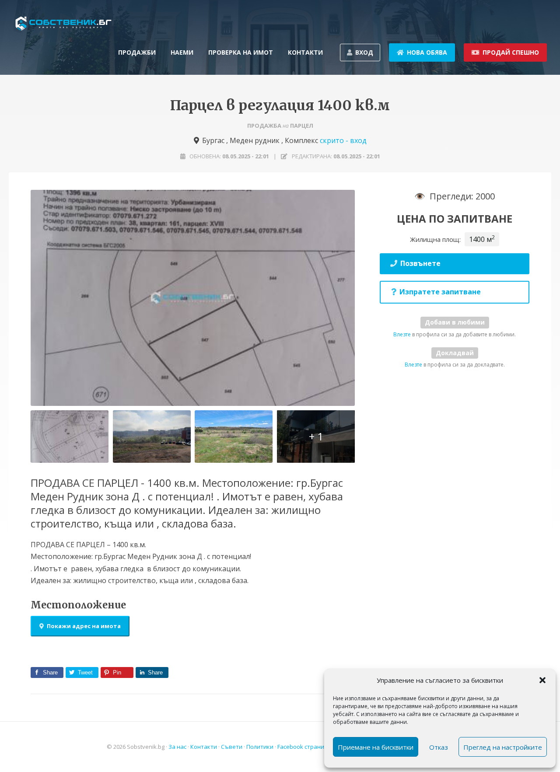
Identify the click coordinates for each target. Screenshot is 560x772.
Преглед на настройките (502, 747)
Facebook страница (304, 747)
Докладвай (455, 353)
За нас (177, 747)
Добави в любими (455, 322)
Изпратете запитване (440, 292)
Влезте (402, 334)
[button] (542, 680)
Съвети (231, 747)
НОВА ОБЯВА (427, 52)
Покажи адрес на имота (84, 626)
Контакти (203, 747)
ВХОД (364, 52)
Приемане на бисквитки (375, 747)
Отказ (438, 747)
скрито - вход (343, 140)
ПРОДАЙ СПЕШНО (511, 52)
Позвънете (420, 263)
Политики (259, 747)
